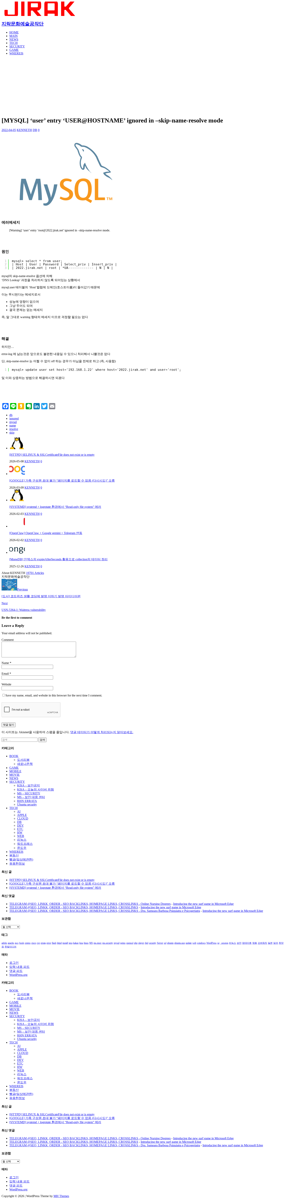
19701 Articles (35, 573)
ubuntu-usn (179, 943)
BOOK (13, 756)
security (152, 943)
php (136, 943)
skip (11, 432)
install (65, 943)
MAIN (13, 36)
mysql (13, 422)
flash (54, 943)
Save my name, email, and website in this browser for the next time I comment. (53, 695)
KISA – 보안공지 (28, 785)
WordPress (211, 943)
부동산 (14, 855)
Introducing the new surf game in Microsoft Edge (203, 903)
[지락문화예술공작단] (40, 15)
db (10, 415)
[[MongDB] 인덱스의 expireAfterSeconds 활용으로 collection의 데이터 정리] (17, 552)
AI (18, 811)
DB (35, 130)
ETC (20, 829)
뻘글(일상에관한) (21, 859)
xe (218, 943)
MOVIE (14, 774)
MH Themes (61, 1196)
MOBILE (15, 771)
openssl (129, 943)
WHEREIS (16, 53)
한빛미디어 (10, 946)
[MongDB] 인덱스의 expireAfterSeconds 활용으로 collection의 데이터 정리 (58, 559)
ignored (14, 418)
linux (86, 943)
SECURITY (17, 46)
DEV (20, 825)
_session (224, 943)
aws (16, 943)
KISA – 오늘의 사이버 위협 (35, 789)
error (48, 943)
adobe (4, 943)
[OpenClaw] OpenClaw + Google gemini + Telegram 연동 (45, 533)
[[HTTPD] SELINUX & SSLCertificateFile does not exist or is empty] (17, 448)
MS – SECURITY (28, 793)
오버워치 (262, 943)
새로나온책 (25, 763)
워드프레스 (25, 843)
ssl (165, 943)
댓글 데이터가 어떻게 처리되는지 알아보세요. (101, 732)
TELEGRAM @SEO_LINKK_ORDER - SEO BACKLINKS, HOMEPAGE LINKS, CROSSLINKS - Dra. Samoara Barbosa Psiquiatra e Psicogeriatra (104, 910)
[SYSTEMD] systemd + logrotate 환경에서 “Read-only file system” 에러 (55, 506)
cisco (33, 943)
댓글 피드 (16, 971)
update (189, 943)
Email (6, 673)
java (70, 943)
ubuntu (170, 943)
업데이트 (247, 943)
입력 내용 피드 (19, 966)
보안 (239, 943)
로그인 (14, 962)
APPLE (22, 815)
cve (38, 943)
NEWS (13, 39)
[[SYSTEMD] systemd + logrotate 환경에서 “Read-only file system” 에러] (17, 500)
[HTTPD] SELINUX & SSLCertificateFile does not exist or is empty (52, 454)
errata (43, 943)
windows (201, 943)
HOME (14, 32)
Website (6, 684)
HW (19, 832)
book (21, 943)
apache (11, 943)
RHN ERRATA (27, 801)
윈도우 (21, 847)
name (12, 425)
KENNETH (24, 130)
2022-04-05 (9, 130)
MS (91, 943)
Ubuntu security (27, 804)
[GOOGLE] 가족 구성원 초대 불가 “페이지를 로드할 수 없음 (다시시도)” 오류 (62, 480)
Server (160, 943)
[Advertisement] (143, 85)
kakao (76, 943)
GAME (14, 50)
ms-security (107, 943)
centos (28, 943)
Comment (8, 639)
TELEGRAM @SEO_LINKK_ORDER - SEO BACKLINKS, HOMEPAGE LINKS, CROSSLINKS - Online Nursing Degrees (90, 903)
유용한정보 (17, 863)
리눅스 (21, 839)
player (141, 943)
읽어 (275, 943)
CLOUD (22, 818)
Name (6, 663)
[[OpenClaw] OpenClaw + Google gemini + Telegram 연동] (17, 526)
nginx (122, 943)
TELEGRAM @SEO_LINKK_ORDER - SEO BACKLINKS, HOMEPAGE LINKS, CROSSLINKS (73, 907)
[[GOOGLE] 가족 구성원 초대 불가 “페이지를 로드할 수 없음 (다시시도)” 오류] (17, 473)
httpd (59, 943)
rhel (146, 943)
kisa (81, 943)
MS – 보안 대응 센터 (31, 797)
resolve (13, 429)
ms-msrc (98, 943)
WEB (20, 836)
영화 (254, 943)
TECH (13, 43)
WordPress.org (18, 974)
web (194, 943)
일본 (270, 943)
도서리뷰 (23, 759)
